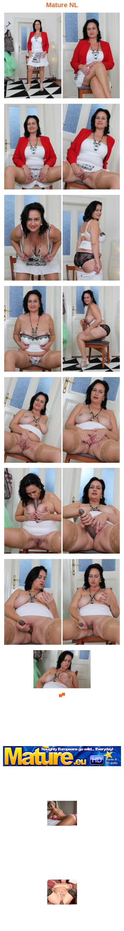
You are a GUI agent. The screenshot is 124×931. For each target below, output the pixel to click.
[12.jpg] (91, 512)
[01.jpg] (32, 57)
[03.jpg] (32, 148)
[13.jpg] (32, 603)
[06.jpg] (91, 239)
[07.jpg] (32, 330)
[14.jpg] (91, 603)
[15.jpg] (62, 694)
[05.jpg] (32, 239)
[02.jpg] (91, 57)
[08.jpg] (91, 330)
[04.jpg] (91, 148)
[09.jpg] (32, 421)
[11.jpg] (32, 512)
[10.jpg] (91, 421)
